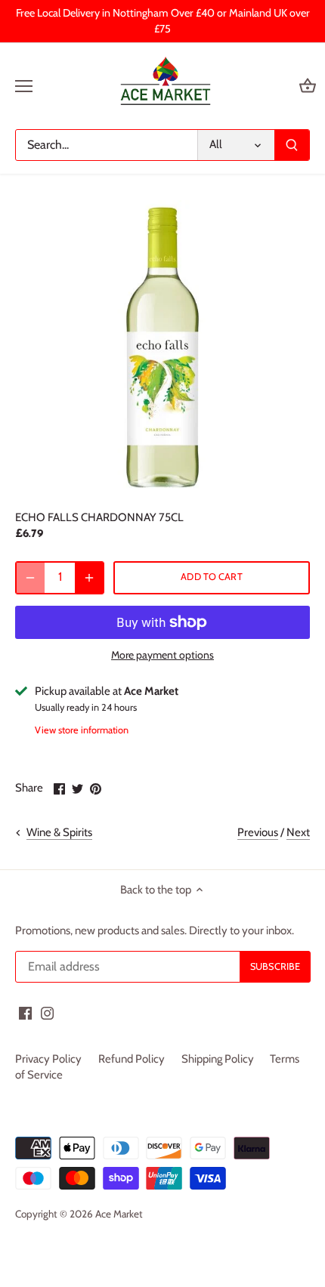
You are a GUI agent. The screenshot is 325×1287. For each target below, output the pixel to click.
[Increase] (89, 578)
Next (298, 832)
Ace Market (119, 1214)
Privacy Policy (48, 1059)
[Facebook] (25, 1012)
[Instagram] (47, 1012)
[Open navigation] (23, 86)
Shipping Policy (217, 1059)
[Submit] (291, 145)
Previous (257, 832)
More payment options (162, 655)
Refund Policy (131, 1059)
